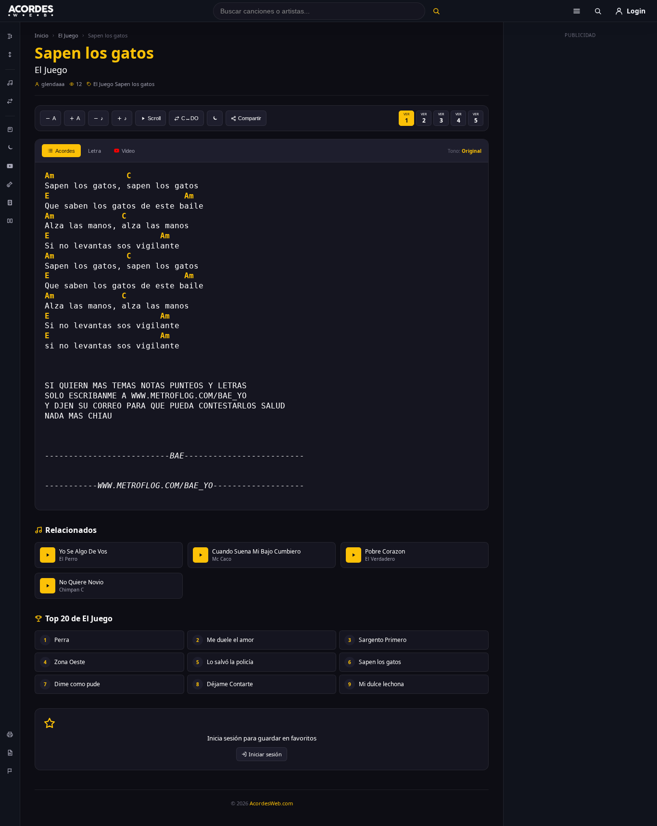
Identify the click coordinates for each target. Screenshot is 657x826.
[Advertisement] (580, 186)
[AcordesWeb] (43, 11)
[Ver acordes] (10, 202)
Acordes (65, 151)
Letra (94, 150)
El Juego (68, 35)
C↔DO (190, 118)
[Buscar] (436, 11)
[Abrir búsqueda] (598, 11)
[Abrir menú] (577, 11)
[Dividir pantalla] (10, 220)
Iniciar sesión (265, 754)
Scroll (154, 118)
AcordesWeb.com (271, 803)
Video (128, 151)
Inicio (42, 35)
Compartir (249, 118)
